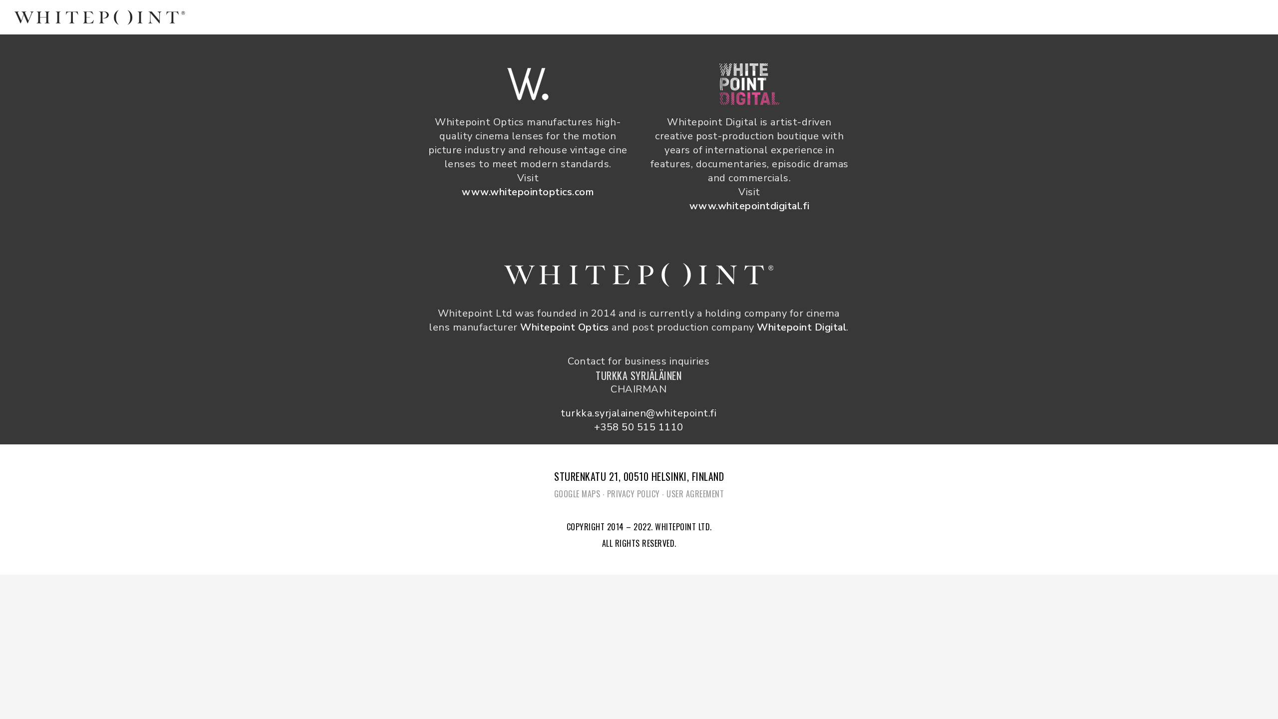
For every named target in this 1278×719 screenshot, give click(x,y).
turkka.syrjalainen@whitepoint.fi (638, 413)
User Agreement (695, 494)
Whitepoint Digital (801, 327)
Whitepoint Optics (564, 327)
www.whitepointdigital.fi (749, 206)
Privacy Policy (633, 494)
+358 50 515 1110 (638, 427)
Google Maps (577, 494)
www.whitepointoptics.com (528, 192)
